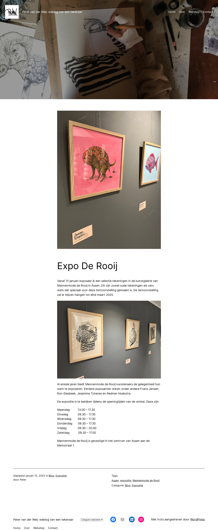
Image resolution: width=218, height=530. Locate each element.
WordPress (197, 519)
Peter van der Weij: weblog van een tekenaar (52, 12)
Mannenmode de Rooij (146, 480)
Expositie (61, 475)
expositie (125, 480)
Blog (51, 475)
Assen (115, 480)
